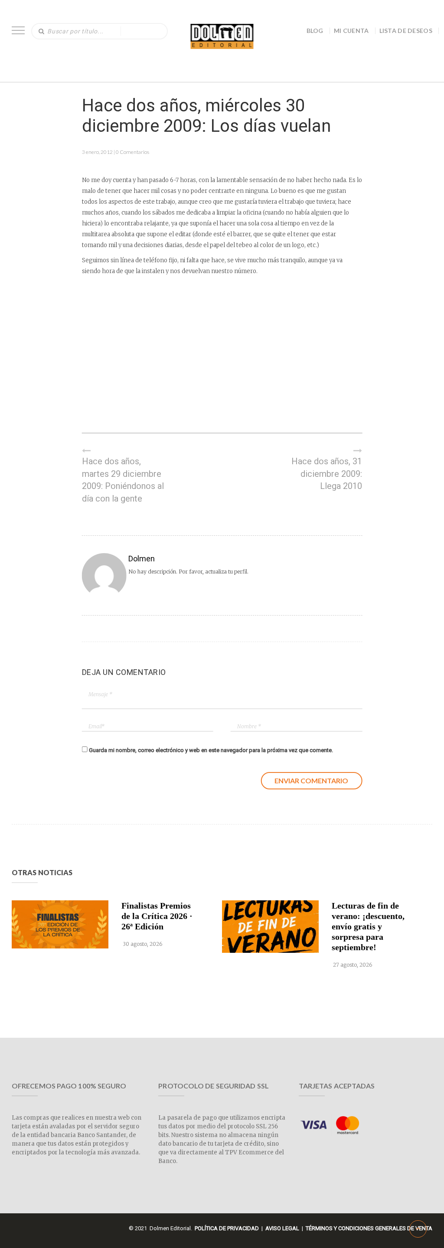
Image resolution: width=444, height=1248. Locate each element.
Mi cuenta (351, 30)
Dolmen (141, 558)
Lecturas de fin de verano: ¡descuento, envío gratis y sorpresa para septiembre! (368, 926)
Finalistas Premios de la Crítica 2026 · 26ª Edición (157, 916)
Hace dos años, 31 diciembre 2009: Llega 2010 (326, 473)
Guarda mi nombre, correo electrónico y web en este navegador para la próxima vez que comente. (211, 750)
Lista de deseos (406, 30)
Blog (315, 30)
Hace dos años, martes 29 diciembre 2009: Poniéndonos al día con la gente (123, 480)
